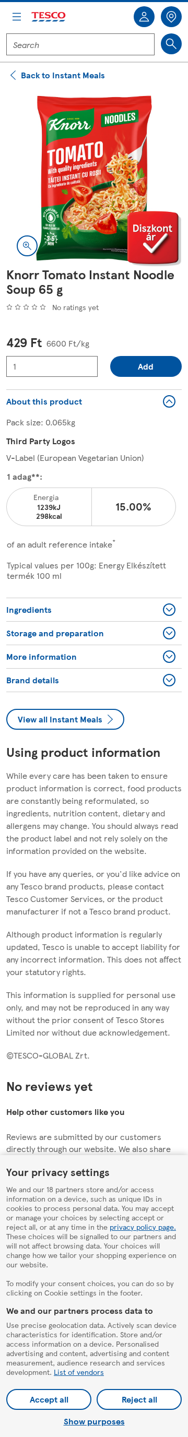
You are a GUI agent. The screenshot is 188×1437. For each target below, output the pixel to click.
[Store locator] (171, 16)
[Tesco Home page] (49, 17)
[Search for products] (171, 43)
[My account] (144, 16)
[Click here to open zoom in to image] (27, 245)
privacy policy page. (143, 1226)
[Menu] (16, 16)
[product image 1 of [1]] (94, 179)
